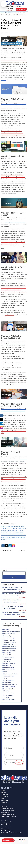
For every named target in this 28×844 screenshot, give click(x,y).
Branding (6, 629)
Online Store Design (9, 669)
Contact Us (4, 802)
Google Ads (4, 806)
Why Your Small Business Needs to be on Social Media (14, 607)
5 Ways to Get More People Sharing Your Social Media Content (14, 613)
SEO (5, 678)
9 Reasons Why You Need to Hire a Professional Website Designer (14, 588)
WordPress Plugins (9, 699)
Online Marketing (9, 667)
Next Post (22, 550)
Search (4, 570)
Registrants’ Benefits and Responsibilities (12, 833)
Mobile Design (5, 812)
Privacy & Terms (5, 829)
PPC (5, 672)
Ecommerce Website (10, 642)
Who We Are (4, 800)
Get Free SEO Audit (21, 9)
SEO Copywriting (9, 680)
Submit (18, 762)
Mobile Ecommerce (12, 12)
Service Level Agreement (7, 831)
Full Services (4, 796)
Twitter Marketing (9, 688)
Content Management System (12, 631)
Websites (6, 697)
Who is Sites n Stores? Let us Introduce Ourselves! (12, 601)
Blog (6, 12)
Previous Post (6, 550)
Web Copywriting (9, 693)
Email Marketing (8, 644)
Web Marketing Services (7, 810)
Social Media (7, 682)
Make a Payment (5, 827)
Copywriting (7, 636)
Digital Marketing (9, 638)
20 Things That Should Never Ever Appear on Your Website (14, 594)
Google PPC (7, 652)
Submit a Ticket (5, 825)
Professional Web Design (11, 674)
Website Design (8, 695)
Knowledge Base (5, 823)
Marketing (7, 661)
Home (2, 12)
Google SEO (7, 655)
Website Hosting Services (8, 814)
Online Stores (4, 794)
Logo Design (7, 659)
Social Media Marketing (10, 684)
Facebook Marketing (10, 648)
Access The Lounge (6, 821)
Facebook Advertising (10, 646)
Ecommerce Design (9, 640)
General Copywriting (9, 650)
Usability (6, 691)
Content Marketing (9, 633)
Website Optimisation (7, 808)
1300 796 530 (9, 10)
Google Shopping (9, 657)
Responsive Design (9, 676)
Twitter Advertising (9, 686)
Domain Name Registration (8, 816)
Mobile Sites (7, 665)
